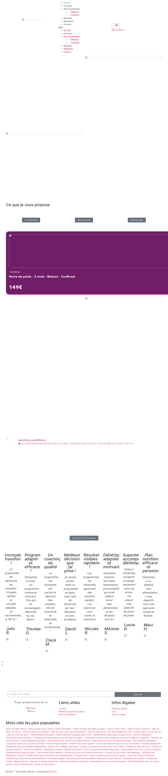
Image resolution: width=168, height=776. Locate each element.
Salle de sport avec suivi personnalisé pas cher (110, 731)
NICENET (52, 771)
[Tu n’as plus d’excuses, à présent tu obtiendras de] (136, 521)
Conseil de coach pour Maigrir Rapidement (26, 746)
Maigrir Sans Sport (69, 746)
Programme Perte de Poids (18, 737)
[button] (84, 27)
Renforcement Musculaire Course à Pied (112, 734)
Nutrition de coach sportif (82, 743)
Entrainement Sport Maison (50, 752)
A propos (68, 6)
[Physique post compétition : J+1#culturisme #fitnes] (31, 516)
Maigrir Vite (53, 746)
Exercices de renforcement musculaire (101, 749)
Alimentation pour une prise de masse (108, 761)
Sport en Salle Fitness (16, 729)
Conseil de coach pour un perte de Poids (25, 743)
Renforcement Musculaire (43, 734)
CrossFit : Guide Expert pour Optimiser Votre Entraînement (45, 755)
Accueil (67, 3)
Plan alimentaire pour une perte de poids (111, 740)
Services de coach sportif (109, 758)
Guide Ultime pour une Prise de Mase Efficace (68, 740)
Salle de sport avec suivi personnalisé (68, 731)
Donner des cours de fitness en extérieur (84, 752)
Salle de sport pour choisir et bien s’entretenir (49, 729)
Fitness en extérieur (33, 749)
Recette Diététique (142, 734)
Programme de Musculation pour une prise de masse (57, 737)
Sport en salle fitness (45, 764)
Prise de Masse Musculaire (33, 740)
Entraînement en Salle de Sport (20, 752)
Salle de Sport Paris (116, 729)
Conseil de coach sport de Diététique (122, 752)
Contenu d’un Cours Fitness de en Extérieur (26, 758)
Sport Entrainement (24, 764)
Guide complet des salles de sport (89, 729)
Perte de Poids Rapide (56, 743)
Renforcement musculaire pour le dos (74, 734)
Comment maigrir (56, 758)
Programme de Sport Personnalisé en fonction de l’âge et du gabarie (117, 737)
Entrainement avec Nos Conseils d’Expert (141, 749)
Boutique (68, 18)
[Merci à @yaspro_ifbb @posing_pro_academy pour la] (84, 461)
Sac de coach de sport (18, 734)
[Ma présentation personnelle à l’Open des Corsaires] (136, 480)
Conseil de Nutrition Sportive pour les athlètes (118, 743)
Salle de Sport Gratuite (138, 729)
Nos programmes (72, 9)
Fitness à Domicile (73, 749)
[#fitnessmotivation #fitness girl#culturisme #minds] (31, 450)
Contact (67, 24)
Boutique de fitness (53, 749)
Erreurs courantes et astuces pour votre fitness (103, 746)
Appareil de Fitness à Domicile (74, 761)
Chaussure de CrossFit (133, 758)
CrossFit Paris (81, 755)
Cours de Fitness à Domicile (141, 755)
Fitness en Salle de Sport (138, 746)
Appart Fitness (21, 761)
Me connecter (118, 30)
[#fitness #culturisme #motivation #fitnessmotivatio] (84, 514)
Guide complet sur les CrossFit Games (108, 755)
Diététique (68, 21)
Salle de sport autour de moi (147, 731)
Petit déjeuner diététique (144, 740)
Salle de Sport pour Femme (36, 731)
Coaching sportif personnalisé (81, 758)
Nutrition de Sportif (151, 743)
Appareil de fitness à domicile (44, 761)
